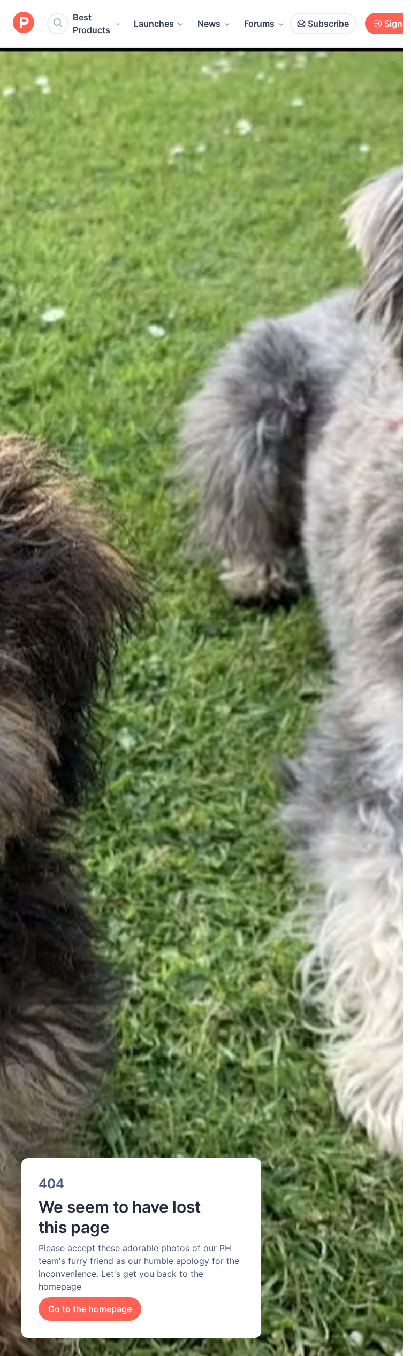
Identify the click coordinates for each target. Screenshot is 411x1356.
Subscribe (328, 23)
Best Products (91, 23)
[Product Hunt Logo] (23, 23)
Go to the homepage (90, 1309)
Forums (259, 23)
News (208, 23)
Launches (154, 23)
